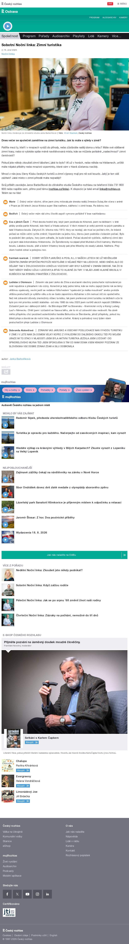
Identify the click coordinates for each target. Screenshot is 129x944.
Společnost (10, 36)
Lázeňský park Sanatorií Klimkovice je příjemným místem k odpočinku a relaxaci (68, 502)
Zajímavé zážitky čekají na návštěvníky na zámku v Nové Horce (57, 472)
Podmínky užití (39, 935)
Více (116, 36)
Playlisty (79, 36)
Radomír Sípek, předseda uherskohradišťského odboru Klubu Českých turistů (67, 417)
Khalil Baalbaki (71, 133)
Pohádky (45, 390)
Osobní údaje (21, 935)
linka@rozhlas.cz (110, 189)
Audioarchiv (109, 17)
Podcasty (8, 871)
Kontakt (70, 850)
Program (94, 17)
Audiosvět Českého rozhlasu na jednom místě (26, 405)
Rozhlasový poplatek (78, 855)
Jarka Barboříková (20, 359)
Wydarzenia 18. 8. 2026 (31, 532)
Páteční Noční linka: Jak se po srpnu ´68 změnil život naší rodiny (58, 600)
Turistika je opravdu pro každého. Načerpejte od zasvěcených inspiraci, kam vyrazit (71, 433)
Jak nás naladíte (75, 831)
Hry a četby (11, 390)
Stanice (7, 841)
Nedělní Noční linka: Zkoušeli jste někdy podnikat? (49, 570)
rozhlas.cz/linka (59, 189)
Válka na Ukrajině (12, 831)
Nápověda (72, 836)
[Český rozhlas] (12, 4)
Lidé (91, 36)
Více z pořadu (13, 565)
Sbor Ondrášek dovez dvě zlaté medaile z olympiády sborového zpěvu (62, 487)
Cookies (7, 935)
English (53, 935)
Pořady (44, 36)
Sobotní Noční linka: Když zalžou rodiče (42, 585)
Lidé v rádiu (72, 841)
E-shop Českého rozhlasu (22, 635)
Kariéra (70, 845)
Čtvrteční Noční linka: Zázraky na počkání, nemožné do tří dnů (57, 615)
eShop (6, 845)
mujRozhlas (8, 382)
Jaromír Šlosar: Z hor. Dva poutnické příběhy (45, 517)
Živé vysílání (82, 390)
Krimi (29, 390)
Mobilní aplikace (12, 875)
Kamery (123, 17)
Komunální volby (12, 836)
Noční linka (8, 54)
